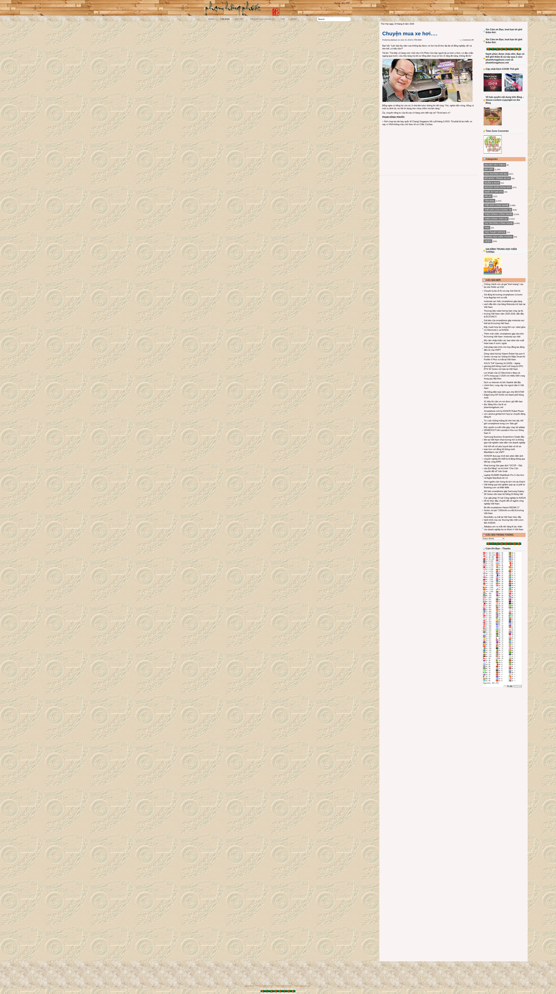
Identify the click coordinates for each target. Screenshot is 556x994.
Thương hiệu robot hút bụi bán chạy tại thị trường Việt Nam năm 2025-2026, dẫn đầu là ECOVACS (504, 314)
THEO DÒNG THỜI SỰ (496, 218)
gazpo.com (306, 986)
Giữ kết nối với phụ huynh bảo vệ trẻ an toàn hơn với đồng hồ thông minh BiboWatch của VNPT (502, 449)
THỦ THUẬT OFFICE (494, 232)
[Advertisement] (428, 147)
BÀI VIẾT (239, 19)
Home (337, 3)
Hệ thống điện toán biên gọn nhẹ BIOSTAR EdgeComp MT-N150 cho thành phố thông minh (504, 395)
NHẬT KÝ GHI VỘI (493, 192)
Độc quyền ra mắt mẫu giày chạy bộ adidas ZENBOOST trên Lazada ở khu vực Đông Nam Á (504, 430)
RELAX (488, 196)
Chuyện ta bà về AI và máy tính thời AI (502, 291)
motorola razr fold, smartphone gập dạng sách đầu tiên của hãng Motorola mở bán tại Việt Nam (504, 304)
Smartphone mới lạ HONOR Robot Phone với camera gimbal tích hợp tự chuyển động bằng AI (504, 414)
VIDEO (487, 241)
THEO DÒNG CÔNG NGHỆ (498, 214)
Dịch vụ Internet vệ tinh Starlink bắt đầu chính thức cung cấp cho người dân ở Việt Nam (504, 385)
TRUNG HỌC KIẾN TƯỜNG (498, 236)
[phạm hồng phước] (234, 14)
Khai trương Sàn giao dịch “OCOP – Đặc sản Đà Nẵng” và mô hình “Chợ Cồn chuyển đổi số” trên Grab (503, 468)
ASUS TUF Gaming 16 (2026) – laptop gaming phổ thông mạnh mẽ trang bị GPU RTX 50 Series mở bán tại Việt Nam (503, 366)
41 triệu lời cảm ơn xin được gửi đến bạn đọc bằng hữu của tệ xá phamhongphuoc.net (503, 404)
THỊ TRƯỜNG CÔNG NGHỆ (498, 223)
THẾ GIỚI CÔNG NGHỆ (496, 205)
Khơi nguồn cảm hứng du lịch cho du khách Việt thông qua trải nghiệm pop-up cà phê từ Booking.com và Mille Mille (504, 484)
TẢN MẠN (224, 19)
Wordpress (289, 986)
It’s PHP (346, 3)
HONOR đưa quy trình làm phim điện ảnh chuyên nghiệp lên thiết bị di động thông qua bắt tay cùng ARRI (504, 459)
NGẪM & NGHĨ (491, 183)
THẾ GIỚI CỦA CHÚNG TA (262, 19)
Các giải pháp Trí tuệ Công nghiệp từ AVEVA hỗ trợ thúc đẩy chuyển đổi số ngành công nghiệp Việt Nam (505, 501)
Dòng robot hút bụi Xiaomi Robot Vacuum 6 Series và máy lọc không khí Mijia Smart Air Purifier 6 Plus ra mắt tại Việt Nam (504, 356)
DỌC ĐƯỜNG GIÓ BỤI (495, 174)
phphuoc (394, 40)
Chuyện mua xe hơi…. (409, 33)
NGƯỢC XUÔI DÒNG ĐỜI (497, 187)
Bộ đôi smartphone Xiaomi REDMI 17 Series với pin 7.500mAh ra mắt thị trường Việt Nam (504, 510)
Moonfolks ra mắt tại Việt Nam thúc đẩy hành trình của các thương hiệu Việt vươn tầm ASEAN (503, 520)
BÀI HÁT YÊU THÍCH (494, 165)
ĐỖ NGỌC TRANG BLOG (497, 178)
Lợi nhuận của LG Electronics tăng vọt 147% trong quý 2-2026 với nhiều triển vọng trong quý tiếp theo (504, 376)
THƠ (282, 19)
